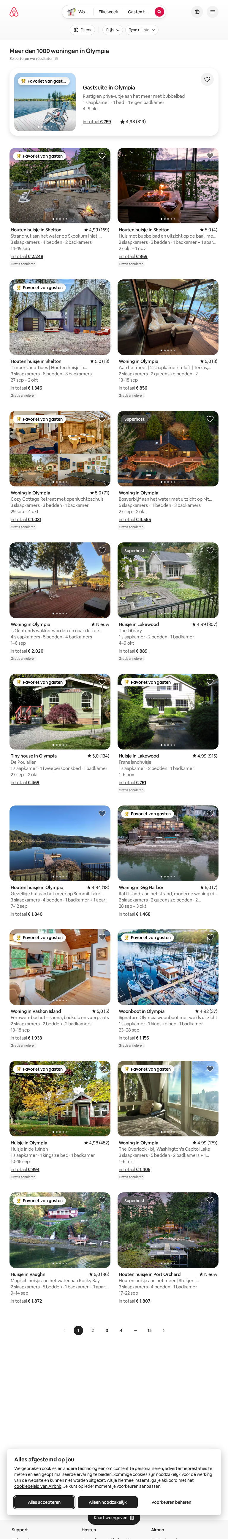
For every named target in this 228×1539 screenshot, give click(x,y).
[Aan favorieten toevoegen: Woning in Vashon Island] (102, 937)
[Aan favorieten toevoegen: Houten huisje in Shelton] (102, 155)
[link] (64, 1330)
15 (150, 1330)
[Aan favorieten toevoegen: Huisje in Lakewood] (210, 550)
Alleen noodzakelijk (108, 1502)
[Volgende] (163, 1330)
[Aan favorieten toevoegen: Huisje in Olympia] (102, 1068)
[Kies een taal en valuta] (197, 12)
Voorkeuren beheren (171, 1502)
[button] (97, 121)
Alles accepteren (44, 1502)
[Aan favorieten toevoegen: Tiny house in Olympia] (102, 681)
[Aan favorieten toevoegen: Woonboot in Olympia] (210, 937)
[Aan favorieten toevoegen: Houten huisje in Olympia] (102, 813)
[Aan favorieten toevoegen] (207, 79)
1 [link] (78, 1330)
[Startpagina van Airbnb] (14, 12)
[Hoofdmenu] (212, 12)
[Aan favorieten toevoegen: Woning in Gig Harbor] (210, 813)
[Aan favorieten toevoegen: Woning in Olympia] (210, 287)
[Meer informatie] (56, 58)
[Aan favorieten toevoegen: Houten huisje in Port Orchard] (210, 1200)
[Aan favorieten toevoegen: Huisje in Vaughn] (102, 1200)
